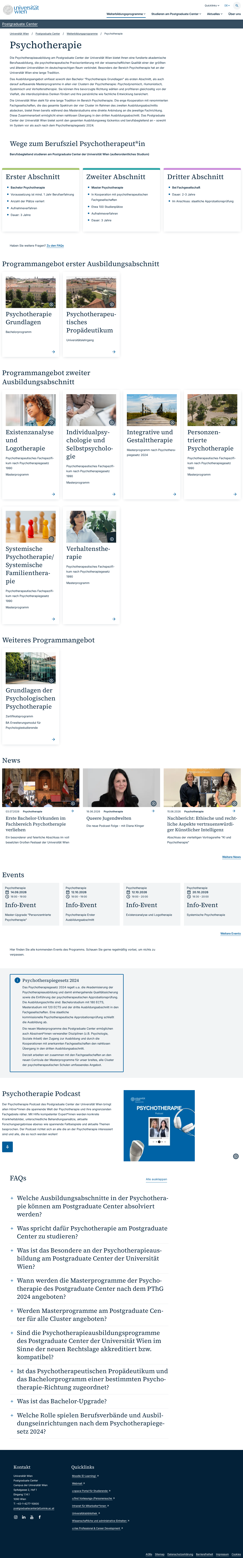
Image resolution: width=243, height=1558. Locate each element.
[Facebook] (39, 1517)
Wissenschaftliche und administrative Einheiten (99, 1520)
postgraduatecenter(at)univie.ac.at (34, 1508)
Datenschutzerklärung (180, 1554)
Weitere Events (230, 933)
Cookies (236, 1554)
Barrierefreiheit (204, 1554)
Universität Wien (19, 33)
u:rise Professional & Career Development (96, 1528)
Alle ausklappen (156, 1179)
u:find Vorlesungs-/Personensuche (92, 1498)
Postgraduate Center (20, 24)
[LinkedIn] (23, 1517)
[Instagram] (15, 1517)
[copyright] (51, 304)
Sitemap (160, 1554)
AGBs (149, 1554)
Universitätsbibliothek (85, 1513)
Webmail (77, 1483)
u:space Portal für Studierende (90, 1490)
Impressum (222, 1554)
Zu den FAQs (55, 245)
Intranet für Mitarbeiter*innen (89, 1505)
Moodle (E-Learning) (84, 1475)
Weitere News (231, 857)
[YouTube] (31, 1517)
